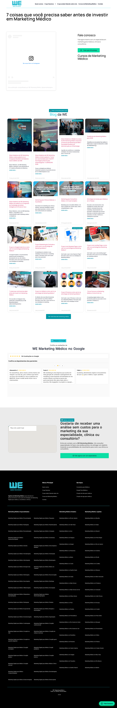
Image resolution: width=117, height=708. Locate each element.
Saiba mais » (12, 170)
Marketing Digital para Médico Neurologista (19, 581)
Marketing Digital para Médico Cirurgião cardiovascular (44, 624)
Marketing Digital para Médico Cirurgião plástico (18, 656)
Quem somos (39, 4)
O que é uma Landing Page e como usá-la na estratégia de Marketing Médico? (97, 247)
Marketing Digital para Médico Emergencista (19, 566)
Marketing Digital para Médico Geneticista (44, 537)
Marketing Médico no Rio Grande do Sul (69, 628)
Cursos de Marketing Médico (87, 4)
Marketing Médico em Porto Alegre (93, 537)
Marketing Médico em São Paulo (67, 524)
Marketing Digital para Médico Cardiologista (19, 623)
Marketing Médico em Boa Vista (93, 654)
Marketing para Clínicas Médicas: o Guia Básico (45, 201)
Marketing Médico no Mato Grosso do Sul (69, 589)
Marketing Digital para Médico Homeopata (44, 553)
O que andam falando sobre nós (67, 4)
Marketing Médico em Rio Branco (93, 661)
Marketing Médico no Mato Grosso (67, 583)
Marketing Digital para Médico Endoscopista (45, 679)
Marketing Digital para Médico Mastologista (44, 560)
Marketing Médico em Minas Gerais (68, 596)
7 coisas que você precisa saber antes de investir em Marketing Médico (18, 293)
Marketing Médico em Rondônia (67, 635)
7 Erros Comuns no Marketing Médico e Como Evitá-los (95, 292)
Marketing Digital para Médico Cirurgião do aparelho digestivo (19, 640)
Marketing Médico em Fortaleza (93, 583)
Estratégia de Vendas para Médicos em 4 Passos (97, 200)
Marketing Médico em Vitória (92, 635)
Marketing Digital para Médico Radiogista (18, 524)
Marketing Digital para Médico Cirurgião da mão (19, 632)
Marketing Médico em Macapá (92, 622)
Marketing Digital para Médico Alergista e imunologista (44, 609)
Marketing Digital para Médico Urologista (44, 531)
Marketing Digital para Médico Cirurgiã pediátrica (43, 648)
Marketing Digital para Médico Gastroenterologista (15, 538)
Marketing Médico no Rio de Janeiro (68, 518)
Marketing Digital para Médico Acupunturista (19, 608)
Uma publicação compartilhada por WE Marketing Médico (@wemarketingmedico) (31, 87)
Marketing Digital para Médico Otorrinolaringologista (41, 595)
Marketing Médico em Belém (92, 667)
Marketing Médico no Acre (65, 531)
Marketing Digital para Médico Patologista (18, 602)
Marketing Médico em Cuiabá (92, 609)
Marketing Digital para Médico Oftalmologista (19, 587)
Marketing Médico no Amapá (66, 544)
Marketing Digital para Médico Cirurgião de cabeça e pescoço (44, 632)
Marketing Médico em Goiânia (92, 550)
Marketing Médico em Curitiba (92, 563)
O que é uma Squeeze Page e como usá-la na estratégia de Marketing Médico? (71, 248)
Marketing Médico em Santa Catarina (68, 648)
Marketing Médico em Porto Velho (93, 615)
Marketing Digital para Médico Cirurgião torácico (44, 656)
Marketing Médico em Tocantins (67, 661)
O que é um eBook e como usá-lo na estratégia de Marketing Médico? (45, 292)
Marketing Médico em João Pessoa (93, 596)
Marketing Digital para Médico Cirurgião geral (45, 639)
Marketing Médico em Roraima (67, 641)
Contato (100, 4)
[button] (58, 110)
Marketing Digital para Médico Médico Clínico (45, 663)
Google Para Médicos (82, 490)
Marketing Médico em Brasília (92, 518)
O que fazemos (49, 4)
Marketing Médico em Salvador (92, 589)
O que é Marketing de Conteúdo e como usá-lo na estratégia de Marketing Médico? (45, 246)
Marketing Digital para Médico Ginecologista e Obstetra (45, 546)
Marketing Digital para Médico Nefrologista (18, 574)
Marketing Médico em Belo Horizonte (94, 576)
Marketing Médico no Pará (65, 602)
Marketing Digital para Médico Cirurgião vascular (18, 664)
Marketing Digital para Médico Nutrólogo (44, 581)
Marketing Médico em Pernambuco (68, 615)
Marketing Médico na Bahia (66, 557)
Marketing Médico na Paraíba (66, 609)
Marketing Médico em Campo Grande (94, 648)
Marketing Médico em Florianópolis (93, 628)
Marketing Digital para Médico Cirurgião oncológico (18, 648)
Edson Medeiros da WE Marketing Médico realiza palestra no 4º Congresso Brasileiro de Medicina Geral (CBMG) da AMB (19, 158)
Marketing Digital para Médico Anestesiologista (20, 616)
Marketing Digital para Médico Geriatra (17, 545)
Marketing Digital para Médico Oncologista (44, 587)
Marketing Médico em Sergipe (66, 654)
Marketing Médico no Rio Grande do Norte (69, 622)
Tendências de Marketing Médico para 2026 (96, 137)
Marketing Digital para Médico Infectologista (19, 560)
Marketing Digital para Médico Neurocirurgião (45, 574)
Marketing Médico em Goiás (66, 576)
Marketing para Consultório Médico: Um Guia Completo (69, 200)
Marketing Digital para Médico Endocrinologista (20, 679)
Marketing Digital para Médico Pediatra (43, 602)
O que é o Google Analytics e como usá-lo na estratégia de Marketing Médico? (19, 249)
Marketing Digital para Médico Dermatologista (45, 671)
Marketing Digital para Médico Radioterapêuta (45, 524)
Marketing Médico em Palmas (92, 641)
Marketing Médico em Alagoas (66, 537)
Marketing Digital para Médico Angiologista (44, 616)
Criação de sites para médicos (84, 493)
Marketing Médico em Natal (92, 524)
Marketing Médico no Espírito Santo (68, 570)
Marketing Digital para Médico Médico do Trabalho (44, 567)
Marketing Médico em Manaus (92, 570)
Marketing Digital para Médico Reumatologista (19, 531)
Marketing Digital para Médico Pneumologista (19, 518)
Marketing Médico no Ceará (66, 563)
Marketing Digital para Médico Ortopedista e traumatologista (19, 595)
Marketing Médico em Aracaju (92, 602)
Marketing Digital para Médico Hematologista (19, 553)
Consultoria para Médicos (83, 487)
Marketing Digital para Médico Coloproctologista (15, 672)
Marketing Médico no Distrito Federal (68, 667)
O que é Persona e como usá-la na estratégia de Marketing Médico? (71, 293)
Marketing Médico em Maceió (92, 531)
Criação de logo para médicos (84, 496)
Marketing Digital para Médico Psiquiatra (44, 518)
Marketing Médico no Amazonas (67, 550)
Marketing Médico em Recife (92, 557)
